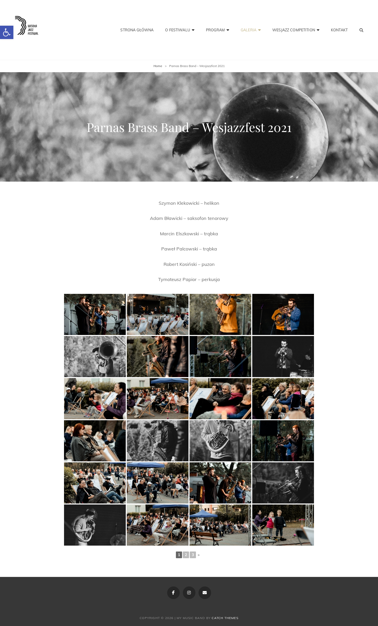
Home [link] (158, 66)
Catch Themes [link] (225, 618)
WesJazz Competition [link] (293, 30)
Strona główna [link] (137, 30)
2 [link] (186, 555)
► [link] (199, 555)
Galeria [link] (248, 30)
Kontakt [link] (339, 30)
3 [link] (193, 555)
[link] (6, 32)
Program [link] (215, 30)
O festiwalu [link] (177, 30)
